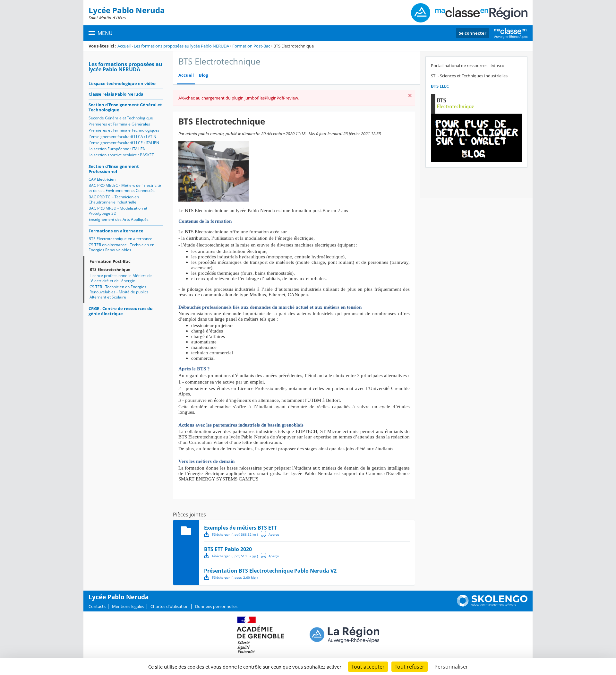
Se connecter (472, 33)
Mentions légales (128, 606)
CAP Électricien (102, 179)
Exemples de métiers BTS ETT (240, 527)
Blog (203, 75)
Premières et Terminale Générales (119, 124)
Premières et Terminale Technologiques (124, 130)
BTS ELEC (440, 86)
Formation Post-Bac (251, 46)
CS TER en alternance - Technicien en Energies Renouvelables (121, 247)
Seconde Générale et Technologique (121, 118)
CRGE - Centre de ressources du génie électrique (121, 311)
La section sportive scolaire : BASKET (121, 155)
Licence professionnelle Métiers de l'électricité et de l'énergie (121, 278)
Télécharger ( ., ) (235, 534)
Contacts (97, 606)
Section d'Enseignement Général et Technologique (125, 107)
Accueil (124, 46)
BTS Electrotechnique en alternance (120, 238)
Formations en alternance (116, 231)
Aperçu (270, 534)
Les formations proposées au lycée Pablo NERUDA (181, 46)
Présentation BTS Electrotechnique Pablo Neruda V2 (270, 570)
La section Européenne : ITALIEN (117, 148)
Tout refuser (409, 666)
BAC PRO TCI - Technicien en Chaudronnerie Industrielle (114, 199)
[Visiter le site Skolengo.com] (492, 605)
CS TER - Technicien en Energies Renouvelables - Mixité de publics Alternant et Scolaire (119, 292)
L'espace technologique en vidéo (122, 83)
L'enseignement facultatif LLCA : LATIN (122, 136)
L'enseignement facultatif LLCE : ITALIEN (124, 142)
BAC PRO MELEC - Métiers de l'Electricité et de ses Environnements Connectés (125, 188)
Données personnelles (216, 606)
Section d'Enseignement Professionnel (114, 168)
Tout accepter (368, 666)
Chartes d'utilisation (169, 606)
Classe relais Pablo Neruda (116, 94)
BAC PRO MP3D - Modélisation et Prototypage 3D (118, 210)
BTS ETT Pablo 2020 (228, 549)
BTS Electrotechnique (110, 269)
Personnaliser (451, 666)
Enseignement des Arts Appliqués (119, 219)
